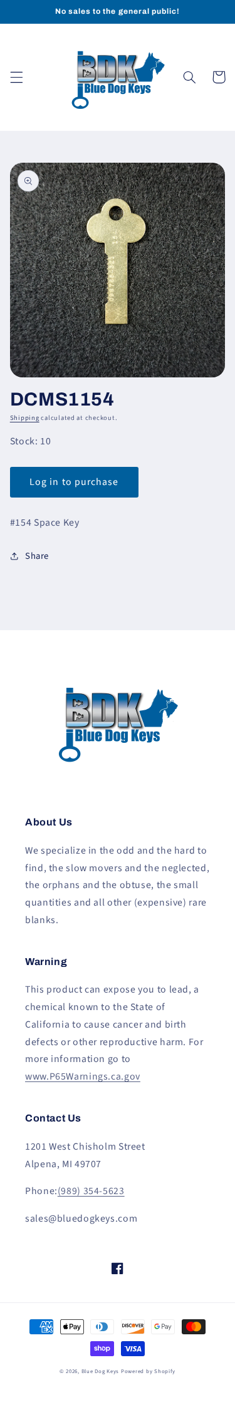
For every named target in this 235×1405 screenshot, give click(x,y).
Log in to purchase (73, 482)
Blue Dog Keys (100, 1371)
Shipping (24, 417)
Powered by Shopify (148, 1371)
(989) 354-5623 (91, 1191)
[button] (16, 77)
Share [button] (37, 556)
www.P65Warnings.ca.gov (82, 1076)
